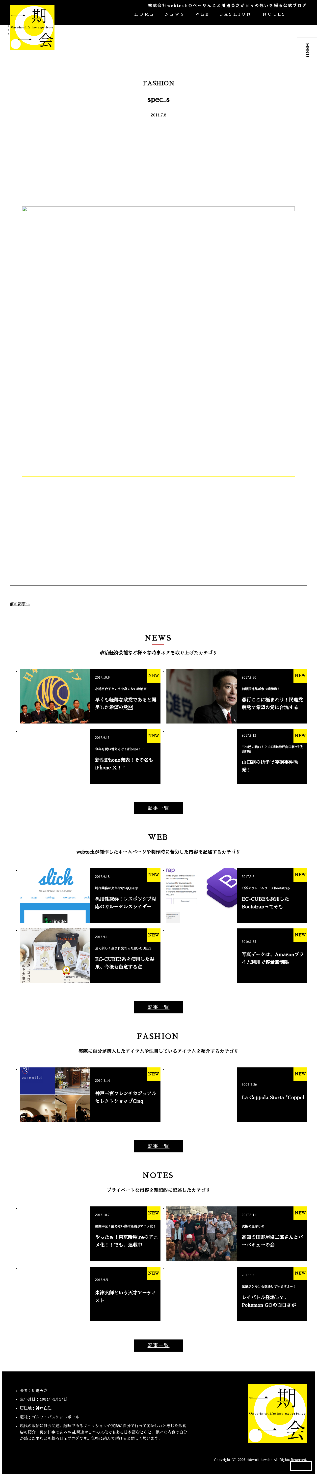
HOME (144, 14)
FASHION (236, 14)
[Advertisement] (158, 161)
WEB (202, 14)
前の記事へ (20, 604)
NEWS (175, 14)
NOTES (274, 14)
